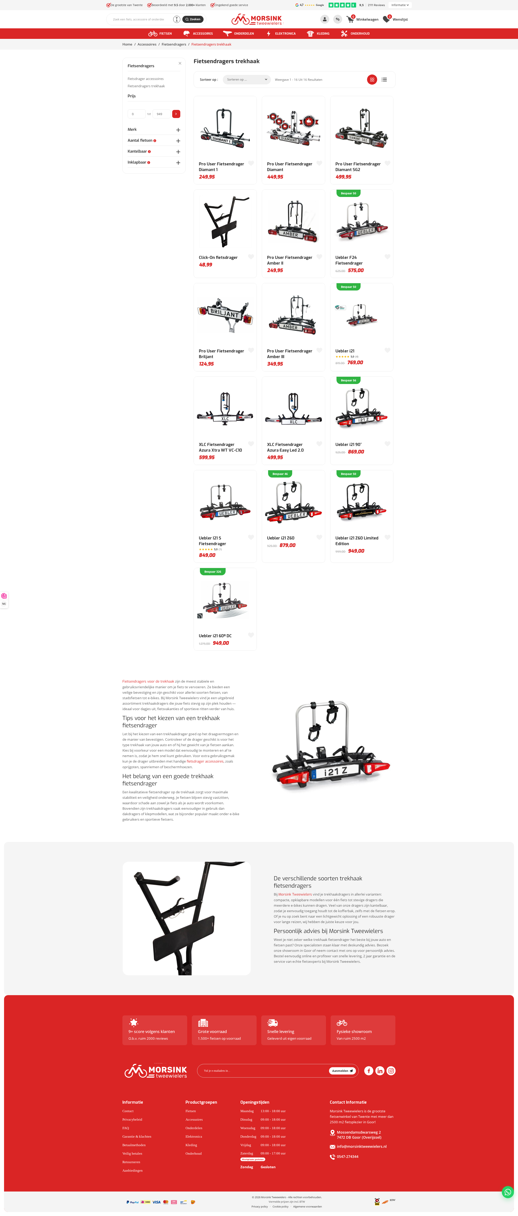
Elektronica (285, 34)
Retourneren (131, 1162)
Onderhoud (360, 34)
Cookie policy (281, 1206)
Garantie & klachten (136, 1136)
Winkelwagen (365, 19)
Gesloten (258, 1167)
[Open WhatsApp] (508, 1192)
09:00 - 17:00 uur (263, 1156)
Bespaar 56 (348, 380)
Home (127, 44)
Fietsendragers (174, 44)
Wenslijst (398, 19)
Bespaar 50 (348, 193)
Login (324, 19)
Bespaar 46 (280, 474)
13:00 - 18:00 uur (263, 1111)
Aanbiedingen (132, 1170)
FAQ (125, 1128)
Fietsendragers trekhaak (146, 86)
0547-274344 (347, 1156)
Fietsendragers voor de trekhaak (148, 681)
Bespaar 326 (212, 571)
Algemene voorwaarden (307, 1206)
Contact (128, 1111)
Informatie (399, 5)
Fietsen (165, 34)
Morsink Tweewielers (295, 894)
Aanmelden (340, 1071)
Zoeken (195, 19)
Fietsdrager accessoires (146, 79)
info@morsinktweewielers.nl (362, 1146)
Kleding (323, 34)
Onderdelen (244, 34)
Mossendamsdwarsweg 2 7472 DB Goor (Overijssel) (359, 1135)
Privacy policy (260, 1206)
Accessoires (203, 34)
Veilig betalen (132, 1153)
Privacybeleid (132, 1119)
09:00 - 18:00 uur (263, 1119)
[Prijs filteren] (176, 114)
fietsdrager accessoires (205, 761)
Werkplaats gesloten (253, 1159)
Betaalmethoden (134, 1145)
